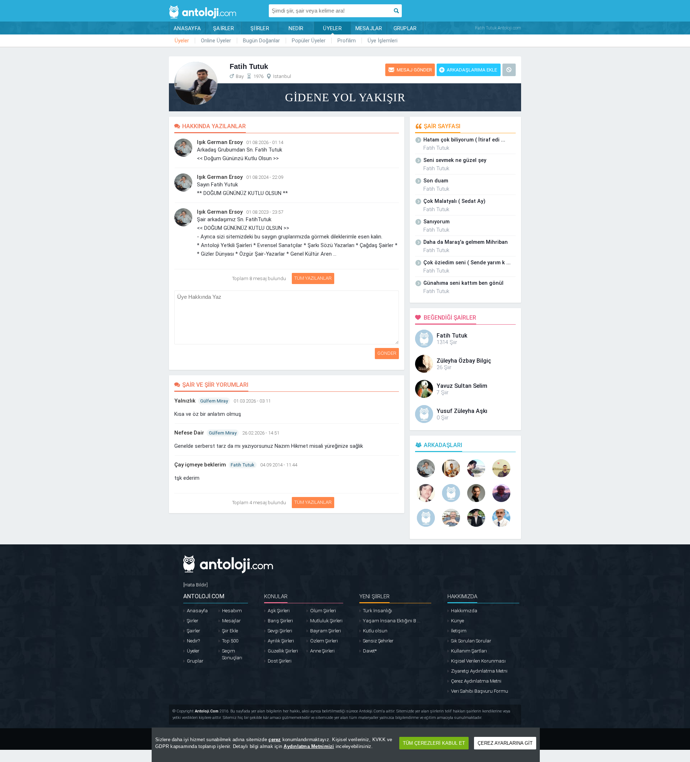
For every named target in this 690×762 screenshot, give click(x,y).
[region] (346, 745)
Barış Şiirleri (280, 620)
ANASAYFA (187, 28)
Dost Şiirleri (279, 661)
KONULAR (276, 596)
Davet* (370, 651)
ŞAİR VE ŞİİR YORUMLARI (215, 384)
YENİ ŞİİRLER (374, 596)
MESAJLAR (368, 28)
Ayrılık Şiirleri (281, 640)
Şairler (193, 630)
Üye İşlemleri (382, 40)
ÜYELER (332, 28)
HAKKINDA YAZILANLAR (214, 126)
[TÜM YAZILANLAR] (291, 276)
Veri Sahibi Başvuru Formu (479, 691)
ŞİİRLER (259, 28)
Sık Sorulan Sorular (471, 640)
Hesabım (232, 610)
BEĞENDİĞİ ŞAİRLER (450, 317)
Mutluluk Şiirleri (326, 620)
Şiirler (192, 620)
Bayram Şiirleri (325, 630)
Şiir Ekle (230, 630)
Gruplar (195, 661)
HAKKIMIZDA (462, 596)
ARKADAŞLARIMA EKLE (472, 70)
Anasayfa (197, 610)
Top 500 (230, 640)
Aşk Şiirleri (279, 610)
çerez (274, 739)
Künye (457, 620)
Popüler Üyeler (309, 40)
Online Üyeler (216, 40)
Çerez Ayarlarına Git (505, 743)
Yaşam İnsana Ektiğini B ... (391, 620)
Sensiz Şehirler (378, 640)
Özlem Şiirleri (324, 640)
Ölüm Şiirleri (323, 610)
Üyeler (182, 40)
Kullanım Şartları (469, 651)
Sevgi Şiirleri (280, 630)
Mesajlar (231, 620)
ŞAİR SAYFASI (442, 126)
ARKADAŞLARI (443, 445)
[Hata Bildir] (195, 584)
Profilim (346, 40)
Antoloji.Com (206, 711)
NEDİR (296, 28)
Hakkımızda (464, 610)
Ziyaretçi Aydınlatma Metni (479, 671)
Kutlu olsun (375, 630)
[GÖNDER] (400, 294)
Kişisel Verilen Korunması (478, 661)
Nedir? (193, 640)
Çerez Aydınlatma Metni (476, 681)
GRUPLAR (405, 28)
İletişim (458, 630)
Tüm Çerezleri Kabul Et (434, 743)
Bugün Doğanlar (261, 40)
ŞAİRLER (223, 28)
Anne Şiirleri (322, 651)
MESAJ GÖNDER (414, 70)
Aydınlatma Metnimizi (309, 746)
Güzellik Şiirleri (283, 651)
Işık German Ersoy (220, 142)
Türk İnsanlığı (377, 610)
